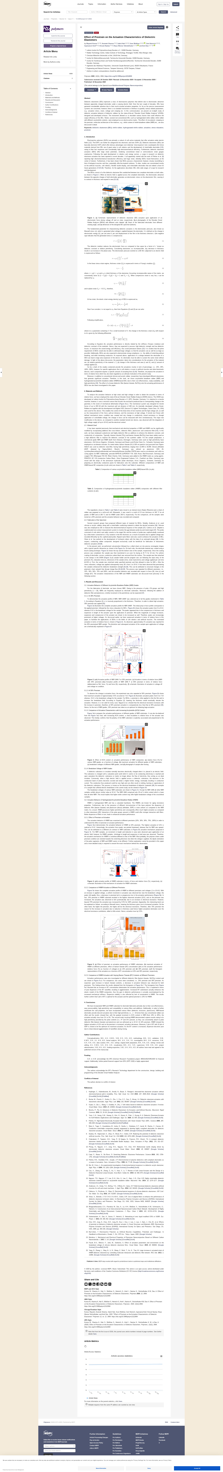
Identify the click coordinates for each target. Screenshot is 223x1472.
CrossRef (92, 1096)
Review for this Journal (58, 41)
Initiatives (130, 4)
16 (156, 525)
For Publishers (117, 1448)
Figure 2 (90, 606)
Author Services (116, 4)
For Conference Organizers (122, 1453)
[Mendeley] (109, 1285)
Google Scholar (157, 1094)
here (94, 1334)
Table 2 (133, 465)
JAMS (138, 1453)
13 (143, 348)
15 (97, 383)
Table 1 (124, 465)
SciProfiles (139, 1448)
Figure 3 (90, 713)
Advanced (173, 12)
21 (125, 567)
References (49, 114)
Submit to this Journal (58, 36)
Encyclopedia (140, 1451)
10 (102, 168)
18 (157, 539)
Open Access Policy (96, 1443)
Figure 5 (90, 890)
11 (115, 179)
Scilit (99, 1096)
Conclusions (49, 102)
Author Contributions (51, 105)
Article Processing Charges (99, 1437)
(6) (163, 304)
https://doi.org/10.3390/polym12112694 (118, 76)
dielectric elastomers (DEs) (102, 128)
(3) (163, 268)
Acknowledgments (51, 110)
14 (135, 372)
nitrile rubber (117, 128)
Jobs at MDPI (94, 1448)
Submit (176, 4)
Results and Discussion (52, 100)
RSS (166, 1422)
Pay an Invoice (94, 1440)
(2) (163, 258)
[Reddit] (106, 1285)
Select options (49, 1446)
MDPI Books (140, 1440)
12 (117, 179)
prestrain (87, 130)
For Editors (116, 1443)
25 (99, 812)
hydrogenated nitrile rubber (133, 128)
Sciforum (139, 1437)
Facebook (162, 1440)
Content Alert (175, 1422)
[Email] (86, 1285)
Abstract (47, 93)
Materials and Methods (52, 97)
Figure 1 (96, 175)
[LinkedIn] (94, 1285)
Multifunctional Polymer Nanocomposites (127, 85)
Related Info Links (50, 57)
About (140, 4)
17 (144, 528)
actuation (147, 128)
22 (127, 567)
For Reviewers (117, 1440)
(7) (163, 314)
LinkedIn (161, 1437)
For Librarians (117, 1445)
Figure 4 (90, 825)
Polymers (54, 19)
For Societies (117, 1451)
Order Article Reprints (156, 27)
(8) (163, 325)
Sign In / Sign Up (163, 4)
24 (153, 785)
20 (101, 544)
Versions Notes (123, 90)
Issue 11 (71, 19)
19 (99, 544)
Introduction (49, 95)
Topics (90, 4)
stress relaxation (157, 128)
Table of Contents (51, 88)
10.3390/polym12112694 (84, 19)
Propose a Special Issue (58, 46)
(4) (163, 283)
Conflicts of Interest (51, 112)
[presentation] (120, 241)
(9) (163, 338)
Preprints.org (140, 1443)
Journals (80, 4)
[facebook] (98, 1285)
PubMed (105, 1096)
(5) (163, 294)
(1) (163, 241)
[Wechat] (102, 1285)
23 (124, 569)
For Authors (117, 1437)
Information (102, 4)
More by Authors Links (52, 62)
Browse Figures (107, 90)
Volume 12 (62, 19)
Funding (48, 107)
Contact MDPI (94, 1445)
